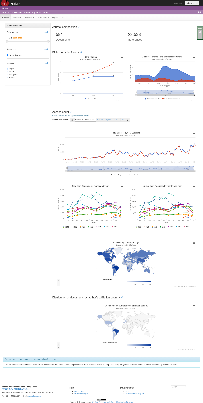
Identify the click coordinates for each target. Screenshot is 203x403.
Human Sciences (15, 55)
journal (6, 17)
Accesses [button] (16, 17)
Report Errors (79, 391)
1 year (116, 120)
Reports (55, 17)
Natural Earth (192, 286)
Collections (178, 3)
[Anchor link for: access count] (70, 111)
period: (9, 38)
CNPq (11, 389)
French (11, 71)
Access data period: (60, 119)
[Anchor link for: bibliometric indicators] (80, 52)
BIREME (17, 389)
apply (47, 32)
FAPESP (5, 389)
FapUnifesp (25, 389)
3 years (100, 120)
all (123, 120)
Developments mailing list (134, 393)
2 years (108, 120)
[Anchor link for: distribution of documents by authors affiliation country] (121, 297)
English (11, 68)
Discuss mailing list (81, 393)
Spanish (12, 77)
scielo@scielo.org (34, 396)
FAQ (63, 17)
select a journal (192, 3)
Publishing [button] (29, 17)
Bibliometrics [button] (42, 17)
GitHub (127, 391)
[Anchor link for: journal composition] (78, 26)
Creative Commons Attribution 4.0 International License (112, 402)
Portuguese (13, 74)
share (200, 29)
